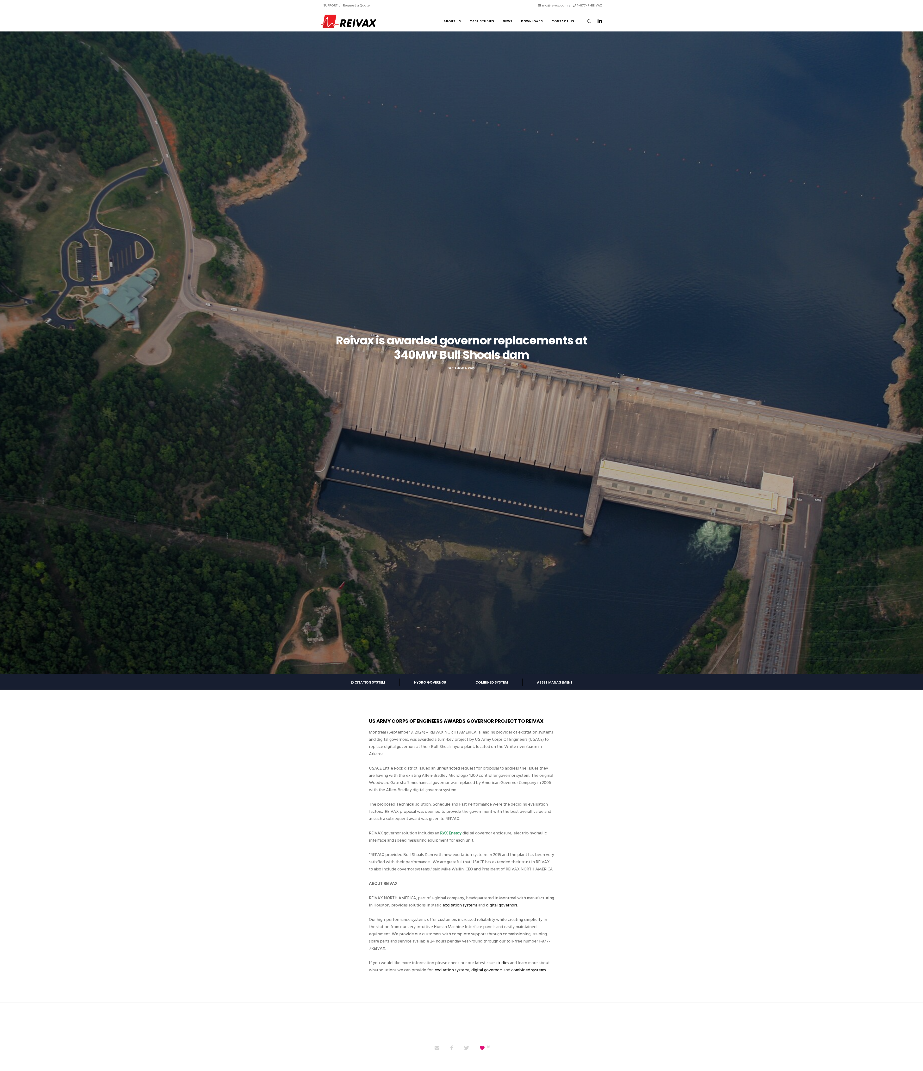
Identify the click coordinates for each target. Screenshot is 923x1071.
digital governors (501, 905)
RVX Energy (451, 833)
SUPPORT (330, 5)
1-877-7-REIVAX (589, 5)
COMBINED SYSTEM (491, 682)
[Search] (585, 21)
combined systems (528, 970)
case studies (497, 962)
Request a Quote (356, 5)
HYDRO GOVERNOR (430, 682)
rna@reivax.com (555, 5)
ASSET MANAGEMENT (555, 682)
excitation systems (460, 905)
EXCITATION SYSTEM (367, 682)
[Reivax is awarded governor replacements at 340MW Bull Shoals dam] (437, 1048)
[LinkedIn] (596, 21)
